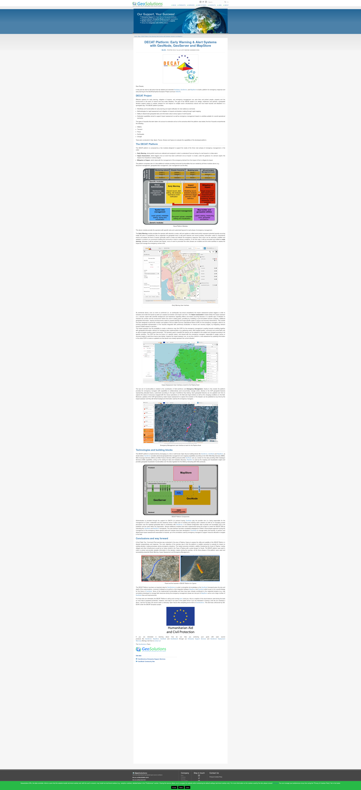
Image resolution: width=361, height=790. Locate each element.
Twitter (203, 2)
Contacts (212, 5)
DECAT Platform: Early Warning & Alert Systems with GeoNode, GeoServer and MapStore (161, 36)
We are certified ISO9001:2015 (140, 777)
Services (191, 5)
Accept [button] (174, 787)
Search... (225, 2)
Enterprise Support (148, 17)
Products (182, 5)
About (226, 5)
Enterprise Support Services (197, 639)
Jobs (220, 5)
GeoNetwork (174, 639)
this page (275, 783)
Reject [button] (181, 787)
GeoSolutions (171, 587)
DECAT (178, 91)
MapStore (193, 90)
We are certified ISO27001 (139, 780)
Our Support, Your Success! (156, 14)
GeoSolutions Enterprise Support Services (151, 659)
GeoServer (183, 90)
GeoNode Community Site (146, 661)
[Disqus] (180, 688)
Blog (174, 5)
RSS (200, 2)
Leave (187, 787)
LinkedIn (199, 781)
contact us (157, 641)
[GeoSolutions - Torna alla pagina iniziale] (147, 6)
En (228, 2)
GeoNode (177, 90)
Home (135, 36)
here (181, 598)
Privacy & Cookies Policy (215, 777)
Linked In (206, 2)
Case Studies (201, 5)
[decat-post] (180, 68)
